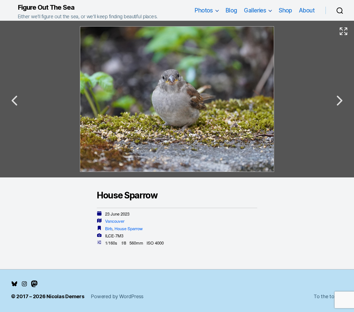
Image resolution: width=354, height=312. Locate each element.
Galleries (255, 10)
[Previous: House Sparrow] (14, 100)
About (306, 10)
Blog (231, 10)
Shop (285, 10)
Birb (108, 228)
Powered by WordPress (117, 296)
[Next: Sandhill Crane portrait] (339, 100)
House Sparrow (128, 228)
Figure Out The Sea (46, 7)
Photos (203, 10)
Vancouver (114, 221)
